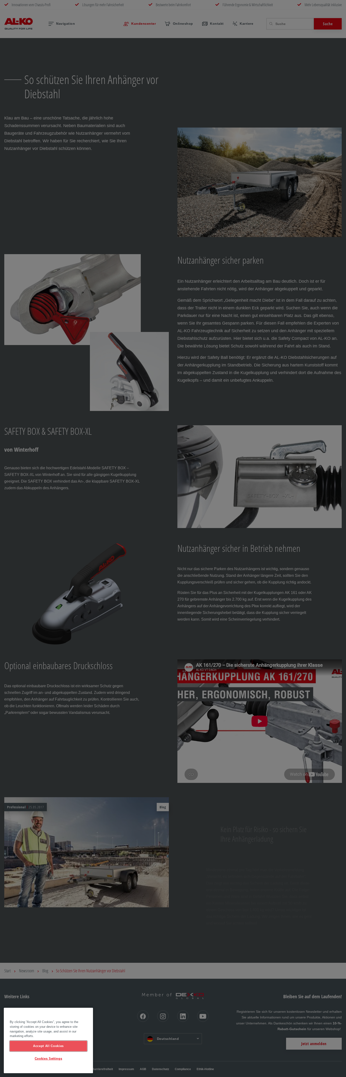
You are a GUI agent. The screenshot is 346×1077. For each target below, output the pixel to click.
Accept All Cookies (48, 1046)
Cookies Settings (48, 1058)
